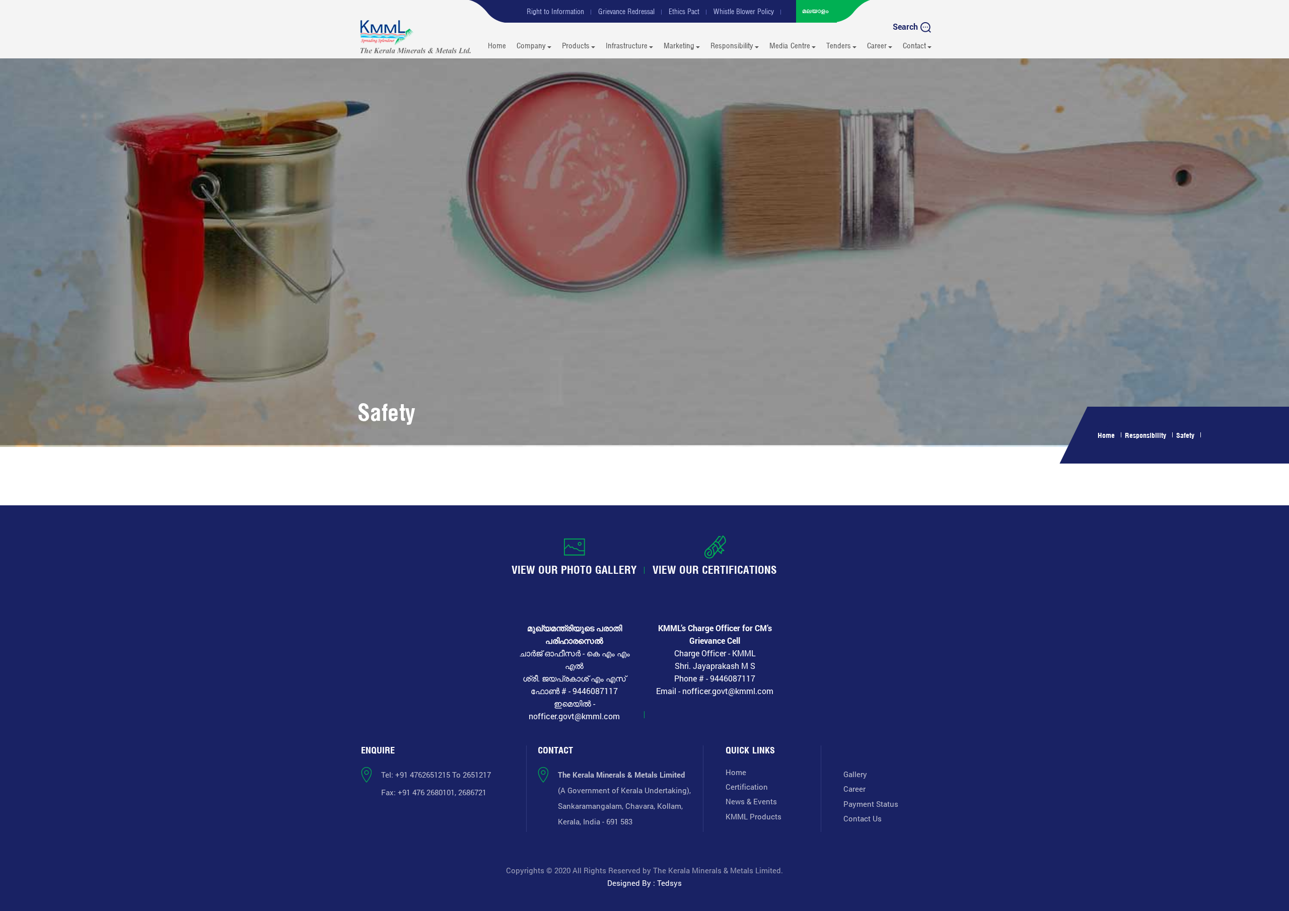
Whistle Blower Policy (743, 12)
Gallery (855, 774)
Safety (1185, 435)
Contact (914, 45)
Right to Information (555, 12)
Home (497, 45)
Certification (747, 787)
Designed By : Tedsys (644, 883)
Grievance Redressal (626, 12)
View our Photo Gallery (574, 570)
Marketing (679, 45)
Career (877, 45)
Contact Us (862, 818)
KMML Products (753, 816)
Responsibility (731, 45)
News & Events (751, 801)
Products (576, 45)
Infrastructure (627, 45)
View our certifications (715, 570)
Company (531, 45)
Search (906, 26)
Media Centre (789, 45)
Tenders (838, 45)
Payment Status (870, 804)
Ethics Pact (684, 12)
